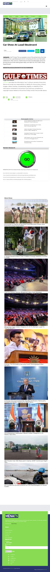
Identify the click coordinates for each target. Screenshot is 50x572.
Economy (43, 16)
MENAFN (6, 57)
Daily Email (12, 560)
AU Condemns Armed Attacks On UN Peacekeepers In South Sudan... (25, 485)
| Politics (36, 16)
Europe (13, 16)
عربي (21, 1)
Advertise (7, 535)
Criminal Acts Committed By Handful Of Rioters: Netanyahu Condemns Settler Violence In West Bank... (25, 401)
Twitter (12, 556)
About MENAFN (8, 537)
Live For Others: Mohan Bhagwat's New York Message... (23, 292)
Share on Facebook (22, 50)
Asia (24, 16)
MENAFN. (11, 568)
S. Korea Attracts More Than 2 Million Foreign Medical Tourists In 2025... (25, 257)
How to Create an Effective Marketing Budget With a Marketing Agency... (17, 179)
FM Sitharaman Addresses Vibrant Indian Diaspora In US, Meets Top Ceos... (23, 433)
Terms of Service (8, 530)
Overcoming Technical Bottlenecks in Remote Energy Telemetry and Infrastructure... (19, 175)
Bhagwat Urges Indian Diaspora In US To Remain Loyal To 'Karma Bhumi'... (24, 327)
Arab (19, 16)
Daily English (9, 542)
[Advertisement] (25, 11)
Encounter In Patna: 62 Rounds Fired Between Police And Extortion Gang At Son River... (24, 225)
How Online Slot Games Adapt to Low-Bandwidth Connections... (15, 173)
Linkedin (12, 562)
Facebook (12, 554)
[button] (24, 1)
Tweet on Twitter (31, 50)
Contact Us (7, 534)
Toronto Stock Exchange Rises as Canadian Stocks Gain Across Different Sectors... (19, 177)
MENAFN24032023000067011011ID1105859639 (18, 67)
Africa (30, 16)
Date (5, 50)
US (6, 16)
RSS (11, 563)
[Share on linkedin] (42, 51)
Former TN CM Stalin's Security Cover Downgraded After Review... (24, 364)
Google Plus (13, 558)
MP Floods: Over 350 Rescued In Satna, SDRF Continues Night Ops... (25, 461)
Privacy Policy (8, 532)
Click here (14, 523)
